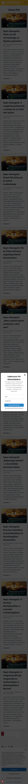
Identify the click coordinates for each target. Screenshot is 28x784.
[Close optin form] (25, 375)
